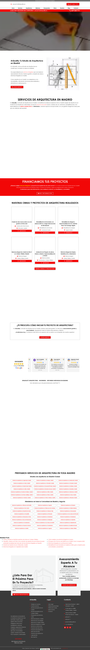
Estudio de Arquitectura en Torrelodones (68, 516)
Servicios (20, 8)
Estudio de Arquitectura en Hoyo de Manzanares (21, 519)
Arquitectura (29, 8)
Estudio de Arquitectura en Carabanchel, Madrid (68, 480)
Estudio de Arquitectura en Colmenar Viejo (45, 511)
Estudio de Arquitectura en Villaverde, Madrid (68, 497)
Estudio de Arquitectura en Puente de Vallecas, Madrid (22, 491)
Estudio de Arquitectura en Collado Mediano (68, 508)
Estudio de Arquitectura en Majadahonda (68, 522)
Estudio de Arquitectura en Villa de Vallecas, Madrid (45, 497)
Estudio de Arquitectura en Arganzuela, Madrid (22, 480)
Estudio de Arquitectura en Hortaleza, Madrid (68, 486)
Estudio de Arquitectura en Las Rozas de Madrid (45, 522)
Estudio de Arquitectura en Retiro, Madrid (45, 491)
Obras (55, 8)
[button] (79, 365)
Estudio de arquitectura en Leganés (45, 528)
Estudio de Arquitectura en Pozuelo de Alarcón (22, 525)
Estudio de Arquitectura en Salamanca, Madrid (68, 491)
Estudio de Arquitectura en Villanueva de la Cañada (45, 508)
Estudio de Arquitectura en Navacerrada (68, 511)
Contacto (76, 8)
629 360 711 (75, 10)
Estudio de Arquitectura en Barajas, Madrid (45, 480)
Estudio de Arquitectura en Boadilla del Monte (68, 525)
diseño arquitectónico (26, 106)
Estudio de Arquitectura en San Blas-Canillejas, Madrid (22, 494)
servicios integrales (28, 72)
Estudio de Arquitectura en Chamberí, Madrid (68, 483)
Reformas (38, 8)
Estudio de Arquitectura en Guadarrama (22, 522)
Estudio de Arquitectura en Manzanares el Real (22, 516)
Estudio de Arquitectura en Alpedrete (68, 519)
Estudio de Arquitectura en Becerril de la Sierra (22, 511)
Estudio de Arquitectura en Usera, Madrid (68, 494)
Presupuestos (47, 8)
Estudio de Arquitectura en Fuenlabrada (45, 525)
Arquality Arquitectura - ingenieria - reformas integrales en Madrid (45, 380)
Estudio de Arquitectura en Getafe (22, 528)
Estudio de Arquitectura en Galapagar (45, 519)
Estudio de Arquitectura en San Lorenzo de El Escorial (68, 513)
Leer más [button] (37, 370)
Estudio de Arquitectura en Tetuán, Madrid (45, 494)
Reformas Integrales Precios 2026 (18, 642)
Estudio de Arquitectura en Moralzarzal (45, 516)
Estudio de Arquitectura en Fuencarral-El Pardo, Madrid (45, 486)
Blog (69, 8)
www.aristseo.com (64, 648)
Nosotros (62, 8)
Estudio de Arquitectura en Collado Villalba (68, 528)
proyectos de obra (41, 104)
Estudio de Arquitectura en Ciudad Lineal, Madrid (22, 486)
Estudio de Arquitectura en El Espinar (68, 505)
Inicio (13, 8)
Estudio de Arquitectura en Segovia (45, 505)
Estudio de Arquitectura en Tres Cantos (21, 508)
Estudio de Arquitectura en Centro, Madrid (22, 483)
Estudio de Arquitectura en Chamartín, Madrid (45, 483)
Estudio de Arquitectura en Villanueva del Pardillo (22, 505)
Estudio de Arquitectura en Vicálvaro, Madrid (22, 497)
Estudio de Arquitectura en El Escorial (45, 513)
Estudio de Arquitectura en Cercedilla (21, 513)
